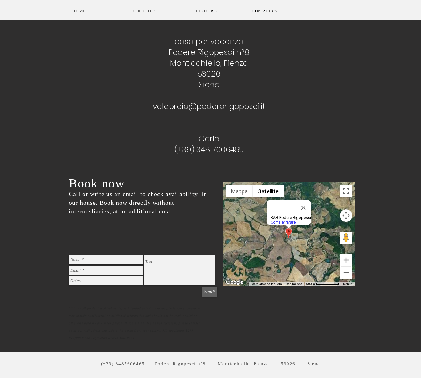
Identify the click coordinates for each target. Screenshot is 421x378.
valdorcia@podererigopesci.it (209, 106)
